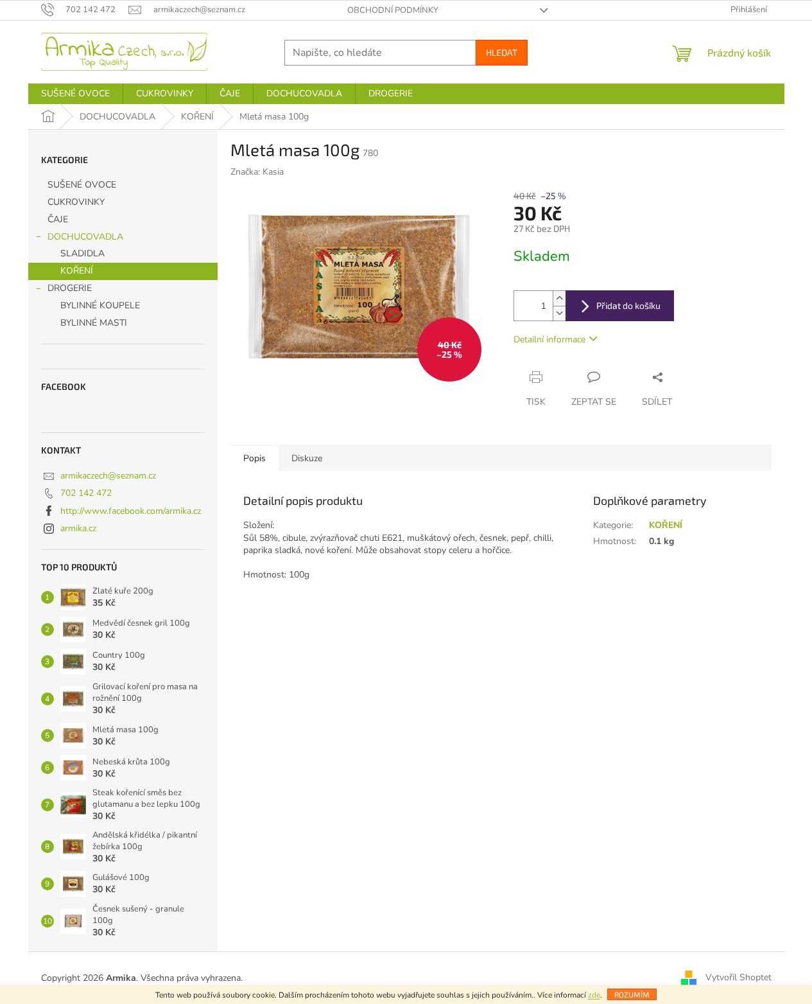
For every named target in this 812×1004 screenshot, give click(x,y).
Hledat (501, 52)
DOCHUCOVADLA (85, 237)
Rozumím (632, 994)
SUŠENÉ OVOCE (82, 185)
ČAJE (58, 219)
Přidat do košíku (628, 305)
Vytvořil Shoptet (738, 977)
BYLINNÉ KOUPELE (100, 305)
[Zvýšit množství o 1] (559, 298)
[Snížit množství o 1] (559, 313)
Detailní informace (549, 339)
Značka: (257, 172)
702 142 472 (86, 493)
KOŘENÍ (76, 271)
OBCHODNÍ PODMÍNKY (392, 10)
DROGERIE (70, 288)
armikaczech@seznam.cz (108, 476)
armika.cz (78, 528)
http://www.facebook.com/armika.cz (130, 511)
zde (594, 995)
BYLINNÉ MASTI (93, 323)
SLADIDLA (82, 253)
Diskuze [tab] (306, 458)
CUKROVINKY (76, 202)
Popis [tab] (254, 458)
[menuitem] (75, 94)
